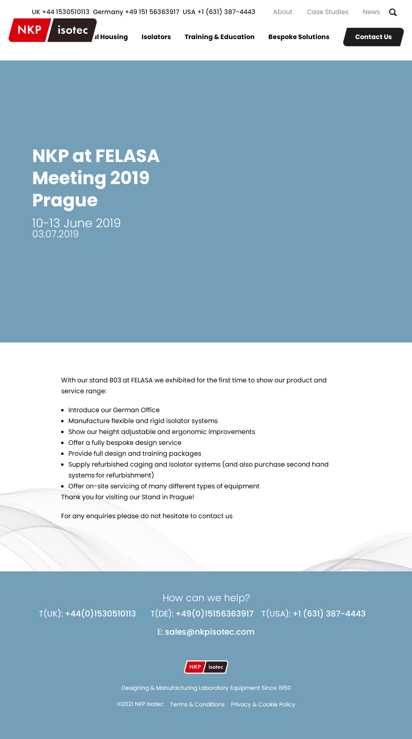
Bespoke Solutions (299, 37)
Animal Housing (101, 37)
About (283, 12)
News (371, 12)
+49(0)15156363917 (214, 613)
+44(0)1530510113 (100, 613)
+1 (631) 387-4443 (329, 613)
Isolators (156, 37)
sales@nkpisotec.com (210, 631)
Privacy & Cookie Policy (263, 704)
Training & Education (220, 37)
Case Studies (327, 12)
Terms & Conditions (197, 704)
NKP (52, 30)
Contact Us (373, 37)
